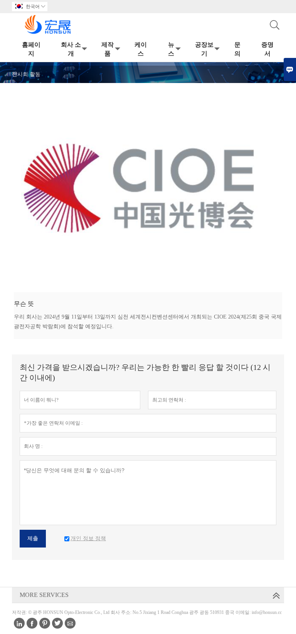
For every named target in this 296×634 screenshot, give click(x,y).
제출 (32, 538)
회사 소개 (71, 49)
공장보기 (204, 49)
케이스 (141, 49)
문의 (237, 49)
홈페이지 (31, 49)
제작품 (107, 49)
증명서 (267, 49)
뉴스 (171, 49)
